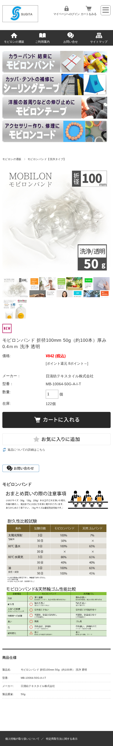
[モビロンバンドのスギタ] (20, 20)
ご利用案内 (42, 41)
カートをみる (88, 14)
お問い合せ (70, 41)
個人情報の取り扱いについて (22, 738)
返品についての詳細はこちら (26, 449)
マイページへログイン (66, 14)
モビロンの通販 (14, 41)
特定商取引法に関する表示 (62, 738)
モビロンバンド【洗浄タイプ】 (47, 159)
